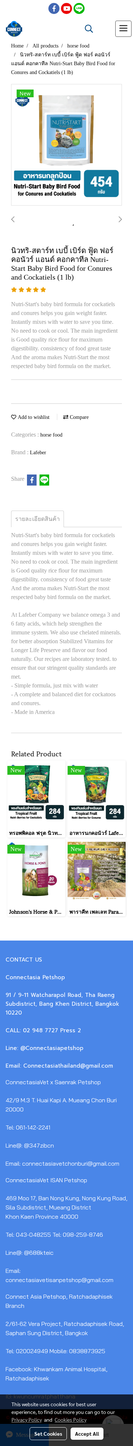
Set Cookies (48, 1433)
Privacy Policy (26, 1419)
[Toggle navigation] (123, 29)
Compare (78, 417)
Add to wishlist (33, 417)
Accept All (87, 1433)
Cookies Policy (70, 1419)
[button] (86, 29)
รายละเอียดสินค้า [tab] (37, 519)
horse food (51, 435)
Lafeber (38, 452)
